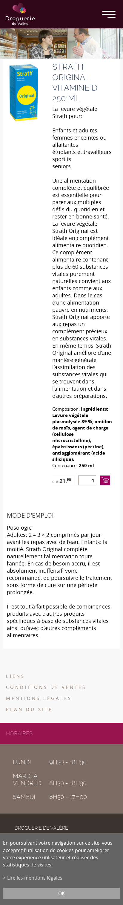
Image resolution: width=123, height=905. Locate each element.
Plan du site (29, 709)
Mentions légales (39, 698)
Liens (15, 676)
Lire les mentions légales (34, 878)
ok (61, 893)
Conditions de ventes (46, 687)
